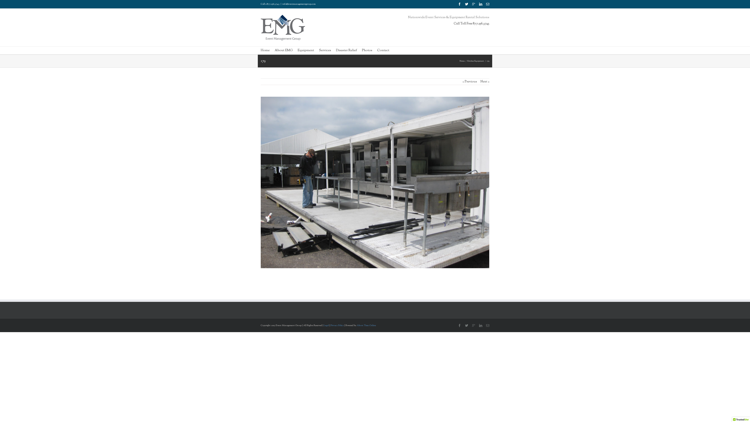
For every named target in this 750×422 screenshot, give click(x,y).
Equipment (306, 50)
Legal (326, 325)
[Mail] (487, 4)
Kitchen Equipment (475, 61)
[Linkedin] (480, 4)
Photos (367, 50)
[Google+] (473, 4)
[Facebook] (459, 4)
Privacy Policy (337, 325)
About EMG (284, 50)
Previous (471, 82)
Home (265, 50)
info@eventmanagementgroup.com (299, 4)
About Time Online (366, 325)
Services (325, 50)
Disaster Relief (346, 50)
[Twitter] (466, 4)
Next (483, 82)
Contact (383, 50)
